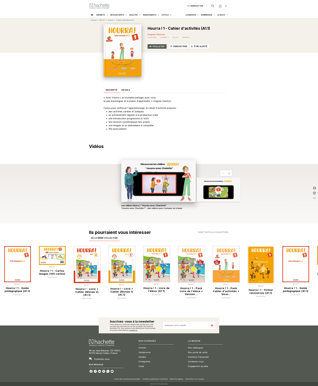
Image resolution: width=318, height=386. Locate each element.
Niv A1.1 (102, 20)
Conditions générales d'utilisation (155, 379)
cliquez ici (133, 330)
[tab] (92, 15)
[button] (195, 6)
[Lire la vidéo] (158, 181)
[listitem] (91, 371)
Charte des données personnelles (127, 379)
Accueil (94, 20)
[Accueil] (99, 6)
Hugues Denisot (156, 34)
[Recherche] (213, 6)
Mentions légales (176, 379)
